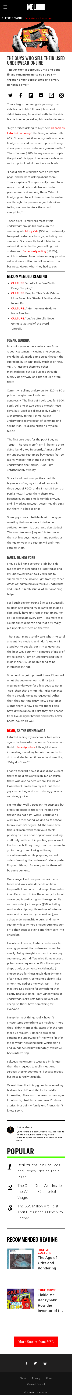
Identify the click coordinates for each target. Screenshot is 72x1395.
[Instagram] (61, 95)
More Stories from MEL (36, 1341)
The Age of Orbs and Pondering (47, 1263)
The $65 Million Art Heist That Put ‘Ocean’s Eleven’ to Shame (40, 1212)
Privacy (36, 1378)
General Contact (36, 1384)
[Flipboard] (30, 95)
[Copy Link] (51, 95)
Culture (7, 18)
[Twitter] (10, 95)
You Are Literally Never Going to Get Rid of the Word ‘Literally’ (33, 323)
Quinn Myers (30, 18)
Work (18, 18)
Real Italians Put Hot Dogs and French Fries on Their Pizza (38, 1171)
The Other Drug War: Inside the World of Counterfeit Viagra (39, 1191)
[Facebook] (20, 95)
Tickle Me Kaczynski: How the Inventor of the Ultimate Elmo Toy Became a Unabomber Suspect (51, 1303)
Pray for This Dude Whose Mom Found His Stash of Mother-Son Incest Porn (35, 298)
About (23, 1378)
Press (49, 1378)
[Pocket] (41, 95)
